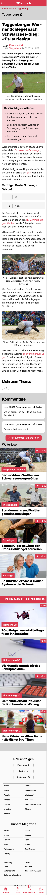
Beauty (7, 854)
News (6, 786)
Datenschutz (9, 871)
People (7, 795)
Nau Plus (29, 800)
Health (7, 830)
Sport (6, 790)
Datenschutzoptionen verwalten (13, 875)
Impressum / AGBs (33, 871)
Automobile (9, 849)
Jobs (6, 867)
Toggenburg (22, 8)
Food (27, 840)
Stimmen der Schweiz (34, 804)
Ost (12, 8)
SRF (29, 172)
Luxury (28, 835)
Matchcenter (30, 790)
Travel (27, 844)
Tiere (6, 844)
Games (7, 804)
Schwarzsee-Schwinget (27, 150)
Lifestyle (7, 809)
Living (27, 830)
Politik (27, 786)
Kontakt (28, 867)
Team (27, 862)
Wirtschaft (29, 795)
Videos (7, 800)
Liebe (6, 835)
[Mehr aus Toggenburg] (23, 599)
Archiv (7, 814)
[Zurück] (1, 3)
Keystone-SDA (16, 45)
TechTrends (30, 849)
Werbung (8, 862)
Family (7, 840)
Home (5, 8)
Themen (28, 809)
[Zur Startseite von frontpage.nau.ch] (23, 3)
